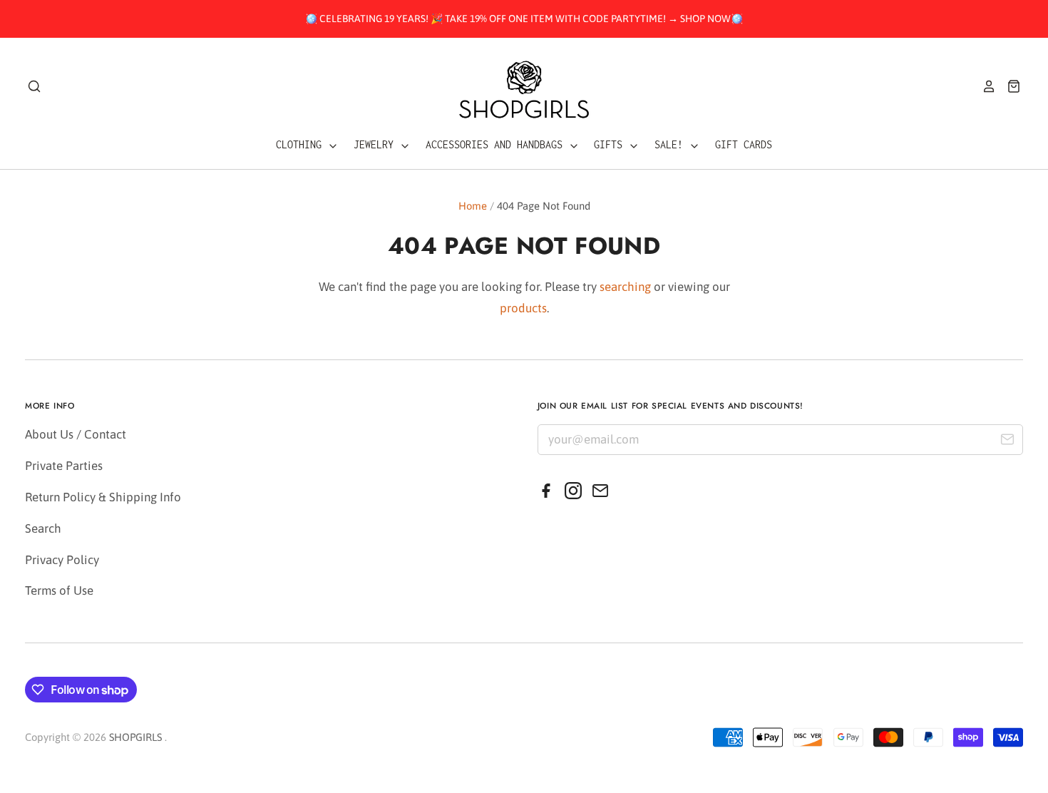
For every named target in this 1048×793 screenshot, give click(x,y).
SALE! (671, 144)
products (523, 308)
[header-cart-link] (1008, 86)
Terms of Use (59, 590)
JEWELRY (376, 144)
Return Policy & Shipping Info (103, 497)
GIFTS (611, 144)
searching (625, 287)
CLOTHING (301, 144)
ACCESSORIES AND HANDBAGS (497, 144)
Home (472, 206)
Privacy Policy (62, 560)
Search (43, 528)
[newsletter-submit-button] (1007, 442)
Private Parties (64, 466)
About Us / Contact (75, 434)
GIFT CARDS (743, 144)
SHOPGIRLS (135, 737)
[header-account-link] (984, 86)
